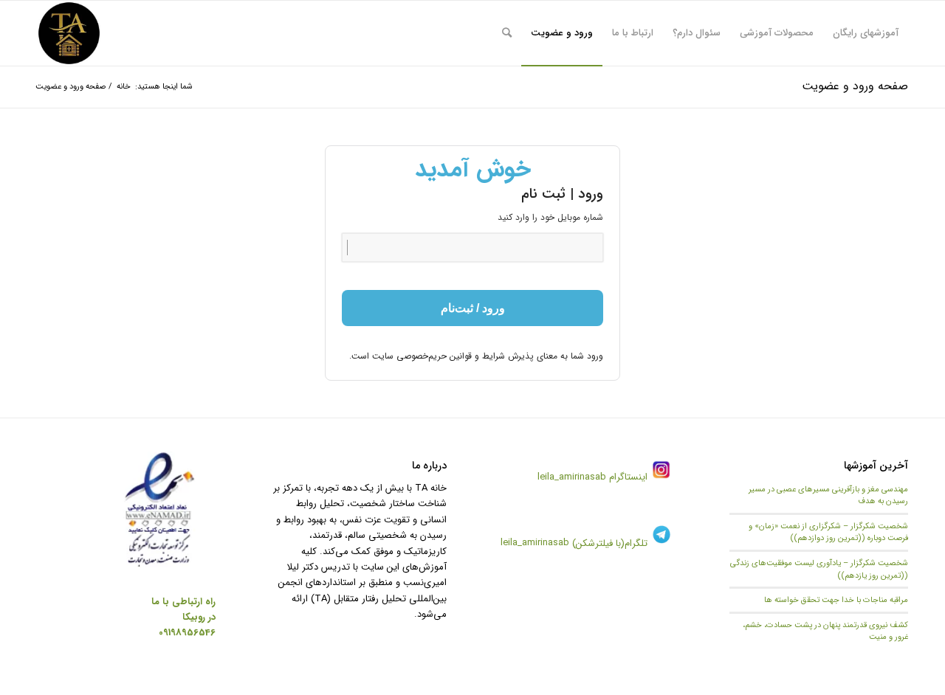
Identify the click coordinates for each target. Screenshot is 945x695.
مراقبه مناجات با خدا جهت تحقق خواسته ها (836, 599)
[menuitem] (865, 33)
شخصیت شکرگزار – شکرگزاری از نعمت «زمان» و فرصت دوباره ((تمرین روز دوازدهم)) (828, 532)
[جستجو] (506, 33)
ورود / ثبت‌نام (473, 308)
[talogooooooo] (69, 33)
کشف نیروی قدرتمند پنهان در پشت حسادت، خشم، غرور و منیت (825, 631)
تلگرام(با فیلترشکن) (609, 543)
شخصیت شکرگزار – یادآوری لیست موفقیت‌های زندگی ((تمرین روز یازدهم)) (819, 569)
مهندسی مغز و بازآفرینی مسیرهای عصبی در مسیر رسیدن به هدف (828, 495)
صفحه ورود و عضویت (855, 86)
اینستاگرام (626, 477)
